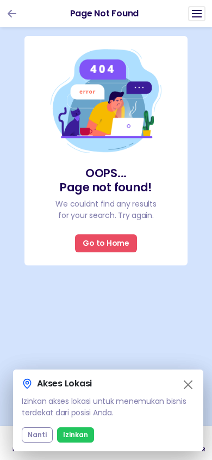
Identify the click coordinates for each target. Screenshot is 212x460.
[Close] (188, 384)
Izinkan (75, 434)
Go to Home (106, 243)
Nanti (37, 434)
